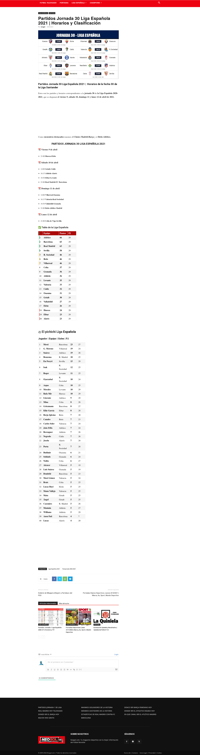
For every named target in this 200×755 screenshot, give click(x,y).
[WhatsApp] (65, 579)
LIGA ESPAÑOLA (78, 3)
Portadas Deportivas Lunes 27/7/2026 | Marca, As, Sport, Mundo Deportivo (78, 630)
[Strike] (57, 669)
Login (116, 654)
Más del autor (64, 603)
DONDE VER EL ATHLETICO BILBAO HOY (139, 711)
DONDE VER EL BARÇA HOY (48, 714)
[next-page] (43, 636)
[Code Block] (70, 669)
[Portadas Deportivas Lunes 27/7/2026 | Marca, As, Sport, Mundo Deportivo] (78, 617)
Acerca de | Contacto (131, 753)
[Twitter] (59, 579)
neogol (43, 27)
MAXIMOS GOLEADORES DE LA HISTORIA (96, 707)
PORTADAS (64, 3)
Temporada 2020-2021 (69, 569)
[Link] (74, 669)
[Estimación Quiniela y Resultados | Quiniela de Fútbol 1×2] (106, 617)
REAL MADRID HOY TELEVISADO (50, 711)
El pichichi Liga (52, 332)
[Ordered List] (61, 669)
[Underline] (54, 669)
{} (77, 669)
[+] (80, 669)
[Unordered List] (64, 669)
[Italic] (51, 669)
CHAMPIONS (95, 3)
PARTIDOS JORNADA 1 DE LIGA (50, 707)
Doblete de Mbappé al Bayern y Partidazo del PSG (55, 594)
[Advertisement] (78, 118)
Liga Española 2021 (54, 569)
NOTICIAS (52, 13)
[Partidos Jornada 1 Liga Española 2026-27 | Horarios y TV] (50, 617)
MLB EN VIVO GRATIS (46, 718)
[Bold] (48, 669)
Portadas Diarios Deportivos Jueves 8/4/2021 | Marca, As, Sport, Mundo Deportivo (101, 594)
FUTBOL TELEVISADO (48, 3)
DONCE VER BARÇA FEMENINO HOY (138, 707)
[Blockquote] (67, 669)
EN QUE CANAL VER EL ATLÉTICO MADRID (140, 714)
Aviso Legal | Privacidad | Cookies (151, 753)
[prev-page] (39, 636)
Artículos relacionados (48, 603)
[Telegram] (70, 579)
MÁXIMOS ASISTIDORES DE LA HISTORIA (96, 711)
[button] (159, 3)
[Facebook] (54, 579)
